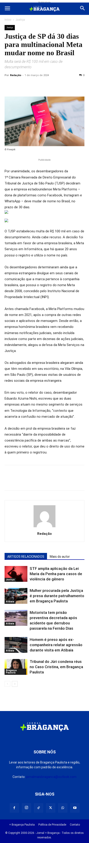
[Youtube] (74, 808)
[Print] (61, 85)
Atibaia (10, 601)
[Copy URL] (9, 85)
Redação (15, 75)
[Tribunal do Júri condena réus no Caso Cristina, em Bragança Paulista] (16, 667)
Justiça (20, 19)
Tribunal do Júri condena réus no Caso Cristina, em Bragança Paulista (56, 666)
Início (8, 19)
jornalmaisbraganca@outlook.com (51, 777)
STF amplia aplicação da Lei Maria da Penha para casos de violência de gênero (56, 573)
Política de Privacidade (52, 824)
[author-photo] (44, 527)
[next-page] (15, 684)
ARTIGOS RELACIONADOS (25, 556)
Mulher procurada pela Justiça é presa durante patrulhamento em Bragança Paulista (57, 595)
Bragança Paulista (11, 671)
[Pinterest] (40, 85)
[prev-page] (7, 684)
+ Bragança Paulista (22, 824)
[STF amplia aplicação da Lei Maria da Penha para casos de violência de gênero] (16, 574)
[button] (7, 9)
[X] (30, 85)
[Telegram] (72, 85)
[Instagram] (26, 808)
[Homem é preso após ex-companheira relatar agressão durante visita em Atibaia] (16, 645)
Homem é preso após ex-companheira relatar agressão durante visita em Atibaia (56, 644)
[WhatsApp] (51, 85)
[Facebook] (19, 85)
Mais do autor (60, 556)
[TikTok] (38, 808)
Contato (75, 824)
